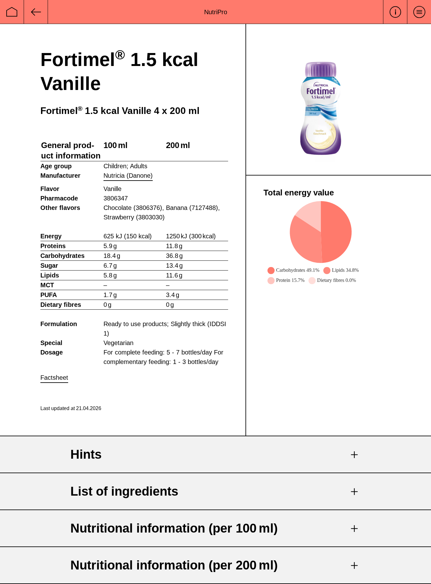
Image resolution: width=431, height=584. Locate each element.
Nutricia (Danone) (128, 175)
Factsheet (54, 377)
